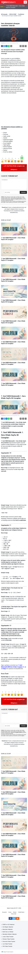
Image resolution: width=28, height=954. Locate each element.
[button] (21, 46)
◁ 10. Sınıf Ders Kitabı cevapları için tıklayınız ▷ (14, 167)
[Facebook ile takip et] (10, 918)
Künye (9, 912)
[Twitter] (4, 46)
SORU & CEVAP (12, 14)
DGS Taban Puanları (7, 946)
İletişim (14, 912)
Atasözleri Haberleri (8, 929)
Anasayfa (5, 14)
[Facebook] (2, 46)
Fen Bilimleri (21, 14)
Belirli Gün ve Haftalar (8, 931)
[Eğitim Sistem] (8, 2)
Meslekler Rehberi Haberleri (10, 934)
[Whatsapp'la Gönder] (9, 46)
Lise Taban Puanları (7, 944)
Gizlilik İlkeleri (21, 912)
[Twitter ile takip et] (14, 918)
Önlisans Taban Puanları (8, 939)
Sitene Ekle (13, 914)
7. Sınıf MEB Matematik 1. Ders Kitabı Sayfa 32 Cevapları (15, 6)
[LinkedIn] (6, 46)
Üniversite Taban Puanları (9, 941)
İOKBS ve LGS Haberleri (8, 924)
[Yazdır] (11, 46)
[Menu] (25, 2)
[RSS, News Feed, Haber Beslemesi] (17, 918)
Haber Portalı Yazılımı (8, 951)
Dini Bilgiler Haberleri (8, 927)
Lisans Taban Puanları (8, 936)
